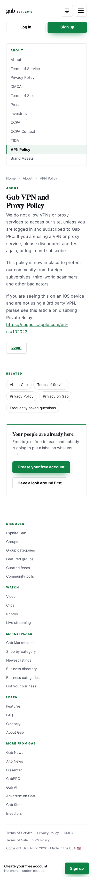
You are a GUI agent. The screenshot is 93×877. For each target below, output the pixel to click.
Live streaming (18, 622)
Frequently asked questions (33, 408)
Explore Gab (16, 533)
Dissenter (14, 770)
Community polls (20, 576)
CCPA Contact (23, 131)
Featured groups (19, 559)
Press (15, 104)
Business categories (23, 678)
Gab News (14, 752)
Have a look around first (40, 483)
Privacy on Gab (56, 396)
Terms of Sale (22, 95)
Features (13, 706)
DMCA (16, 86)
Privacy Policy (23, 77)
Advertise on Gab (20, 796)
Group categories (20, 550)
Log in (25, 27)
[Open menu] (81, 11)
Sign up (67, 27)
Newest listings (18, 660)
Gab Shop (14, 805)
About (16, 59)
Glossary (13, 724)
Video (11, 596)
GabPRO (13, 779)
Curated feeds (18, 568)
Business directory (21, 669)
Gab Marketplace (20, 643)
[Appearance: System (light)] (67, 11)
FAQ (9, 715)
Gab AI (11, 787)
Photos (12, 614)
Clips (10, 605)
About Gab (19, 385)
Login (16, 347)
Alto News (14, 761)
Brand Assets (22, 158)
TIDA (15, 140)
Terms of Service (25, 68)
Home (11, 178)
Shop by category (21, 651)
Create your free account (41, 467)
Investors (19, 113)
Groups (12, 542)
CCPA (15, 122)
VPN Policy (20, 149)
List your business (21, 686)
